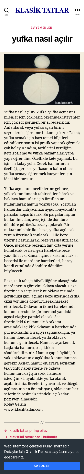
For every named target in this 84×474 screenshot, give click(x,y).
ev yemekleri (42, 27)
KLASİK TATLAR (42, 10)
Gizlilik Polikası (38, 451)
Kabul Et (42, 466)
